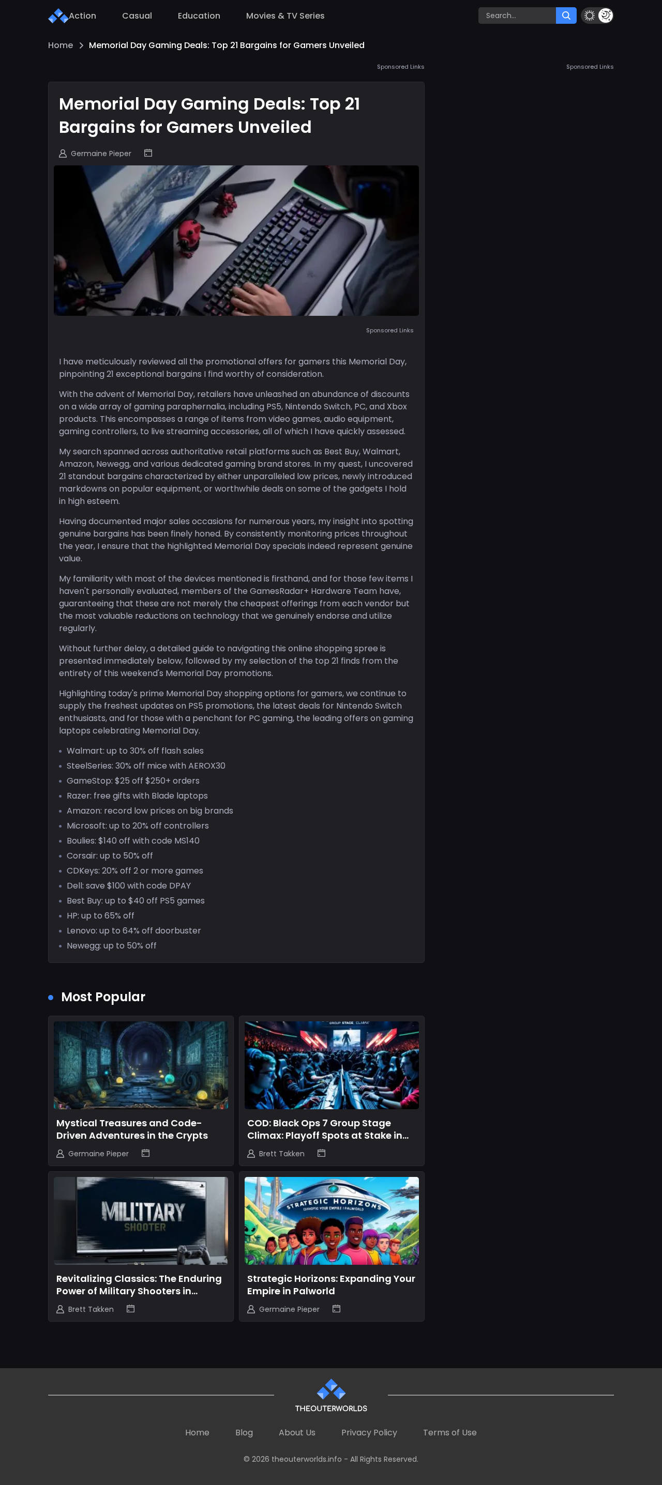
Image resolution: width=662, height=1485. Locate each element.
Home (60, 45)
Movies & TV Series (285, 16)
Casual (137, 16)
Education (199, 16)
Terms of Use (450, 1432)
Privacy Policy (369, 1432)
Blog (244, 1432)
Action (82, 16)
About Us (297, 1432)
